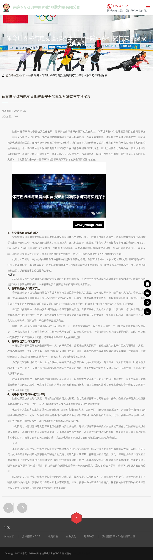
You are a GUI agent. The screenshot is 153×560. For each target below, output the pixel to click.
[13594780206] (147, 311)
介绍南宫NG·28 (31, 536)
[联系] (147, 302)
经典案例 (33, 75)
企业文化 (71, 536)
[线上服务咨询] (147, 283)
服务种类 (89, 536)
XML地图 (76, 553)
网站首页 (9, 536)
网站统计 (85, 553)
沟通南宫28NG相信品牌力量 (118, 536)
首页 (22, 75)
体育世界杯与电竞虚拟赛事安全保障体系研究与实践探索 (74, 75)
